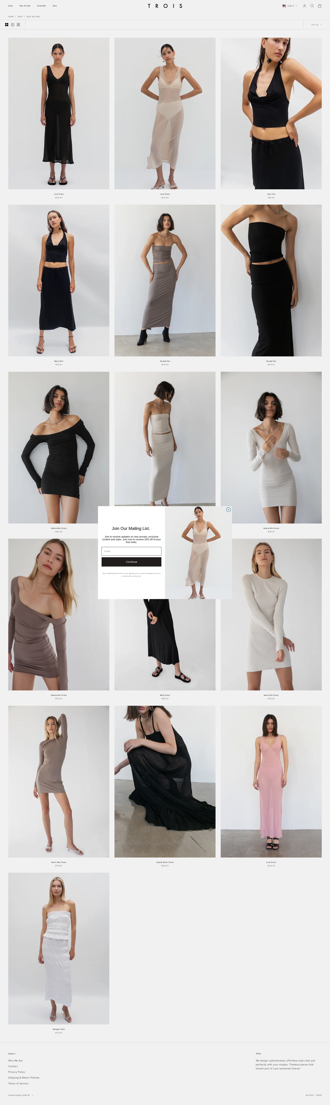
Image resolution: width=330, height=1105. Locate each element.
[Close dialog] (228, 509)
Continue (131, 562)
